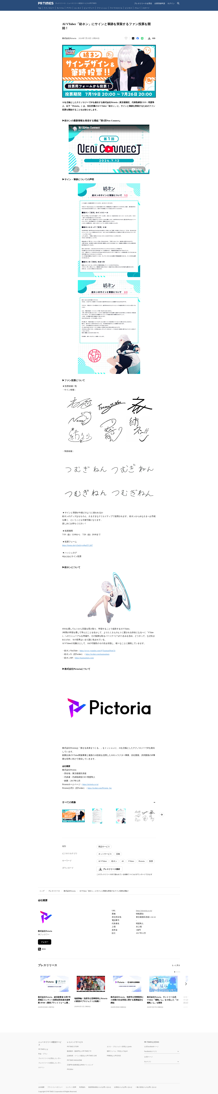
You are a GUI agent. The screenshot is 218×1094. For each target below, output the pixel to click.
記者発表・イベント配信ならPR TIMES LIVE (82, 1056)
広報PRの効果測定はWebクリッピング (80, 1065)
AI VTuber (102, 861)
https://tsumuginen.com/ (84, 658)
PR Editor (70, 1069)
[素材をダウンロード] (149, 38)
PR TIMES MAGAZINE (74, 1060)
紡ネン (114, 861)
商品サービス (104, 847)
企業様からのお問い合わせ (123, 1087)
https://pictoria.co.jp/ (90, 784)
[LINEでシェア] (142, 38)
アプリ (69, 8)
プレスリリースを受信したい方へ (49, 1058)
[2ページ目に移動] (155, 802)
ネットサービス (105, 854)
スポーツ (145, 8)
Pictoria (142, 861)
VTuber (131, 861)
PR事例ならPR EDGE (114, 1056)
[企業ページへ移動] (46, 917)
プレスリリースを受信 (143, 3)
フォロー (44, 942)
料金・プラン (42, 1054)
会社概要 (41, 1087)
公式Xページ (148, 1057)
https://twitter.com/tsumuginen (97, 654)
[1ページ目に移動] (154, 802)
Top (39, 8)
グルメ (137, 8)
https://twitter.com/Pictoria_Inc (100, 788)
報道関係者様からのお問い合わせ (99, 1087)
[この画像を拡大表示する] (73, 815)
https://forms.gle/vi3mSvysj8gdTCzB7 (77, 545)
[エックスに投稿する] (133, 38)
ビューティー (89, 8)
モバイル (60, 8)
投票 (151, 861)
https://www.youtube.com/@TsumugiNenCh (97, 651)
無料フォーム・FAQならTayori (117, 1051)
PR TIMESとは (43, 1049)
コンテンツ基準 (71, 1087)
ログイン (171, 3)
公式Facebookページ (151, 1046)
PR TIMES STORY (73, 1046)
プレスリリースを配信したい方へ (49, 1063)
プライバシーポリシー (55, 1087)
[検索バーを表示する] (178, 3)
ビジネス (128, 8)
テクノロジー (49, 8)
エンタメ (77, 8)
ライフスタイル (116, 8)
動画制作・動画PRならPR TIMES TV (79, 1051)
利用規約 (82, 1087)
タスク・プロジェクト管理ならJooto (119, 1046)
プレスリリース (54, 891)
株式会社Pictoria (70, 891)
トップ (41, 891)
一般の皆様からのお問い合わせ (145, 1087)
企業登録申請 (159, 3)
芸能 (118, 854)
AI (123, 861)
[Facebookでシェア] (138, 38)
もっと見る (176, 965)
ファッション (102, 8)
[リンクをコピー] (154, 38)
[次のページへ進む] (161, 814)
